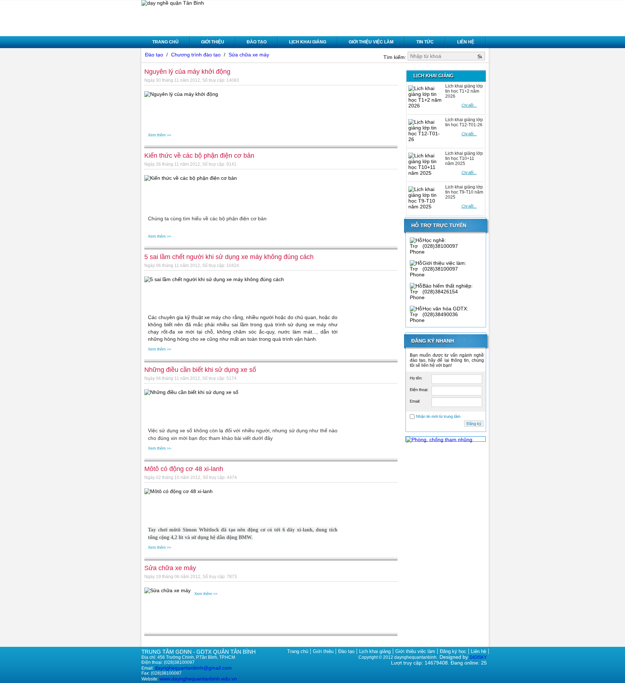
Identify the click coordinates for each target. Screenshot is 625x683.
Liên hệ (465, 41)
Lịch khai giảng (307, 41)
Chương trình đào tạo (196, 55)
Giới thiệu (212, 41)
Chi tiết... (469, 105)
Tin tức (425, 41)
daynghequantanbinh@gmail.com (193, 668)
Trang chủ (297, 651)
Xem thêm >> (159, 135)
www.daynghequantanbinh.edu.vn (198, 679)
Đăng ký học (453, 651)
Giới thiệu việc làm (371, 41)
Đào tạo (257, 41)
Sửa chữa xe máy (249, 55)
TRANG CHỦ (165, 41)
